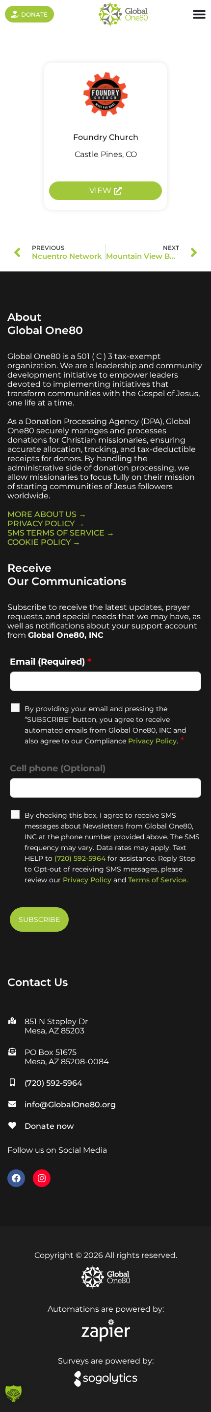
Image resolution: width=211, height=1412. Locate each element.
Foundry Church (105, 137)
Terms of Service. (158, 879)
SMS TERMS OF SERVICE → (60, 533)
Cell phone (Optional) (58, 768)
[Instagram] (42, 1178)
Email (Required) (50, 661)
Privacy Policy (152, 741)
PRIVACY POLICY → (45, 523)
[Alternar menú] (199, 14)
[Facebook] (16, 1178)
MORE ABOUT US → (46, 514)
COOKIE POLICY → (43, 542)
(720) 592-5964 (80, 858)
